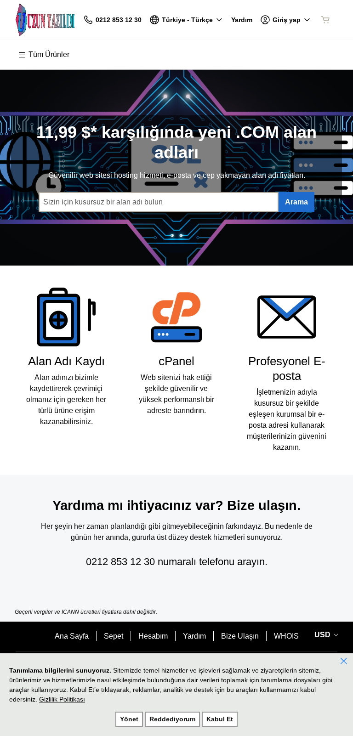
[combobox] (159, 202)
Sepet (113, 636)
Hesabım (153, 636)
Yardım (194, 636)
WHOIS (286, 636)
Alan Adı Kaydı (66, 361)
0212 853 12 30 (120, 561)
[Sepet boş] (325, 20)
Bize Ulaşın (240, 636)
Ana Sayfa (72, 636)
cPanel (176, 361)
